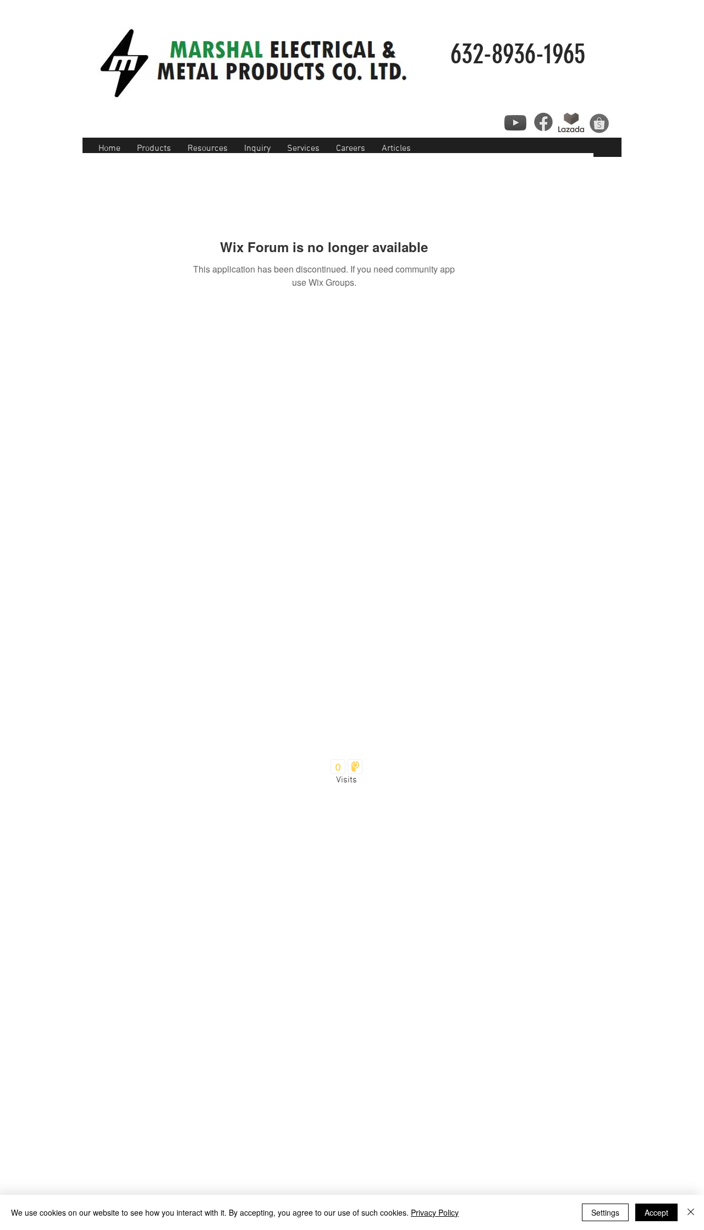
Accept (656, 1212)
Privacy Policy (435, 1212)
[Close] (690, 1212)
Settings (605, 1212)
